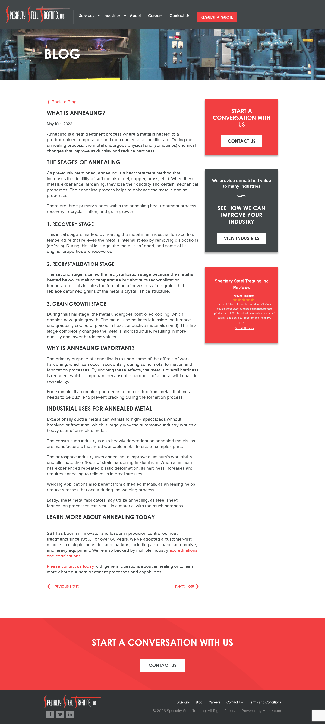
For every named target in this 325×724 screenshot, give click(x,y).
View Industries (241, 238)
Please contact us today (70, 566)
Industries (113, 15)
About (137, 15)
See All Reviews (244, 328)
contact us (162, 665)
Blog (199, 702)
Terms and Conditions (265, 702)
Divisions (183, 702)
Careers (157, 15)
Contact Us (181, 15)
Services (88, 15)
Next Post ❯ (187, 586)
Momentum (272, 711)
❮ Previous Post (63, 586)
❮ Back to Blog (62, 102)
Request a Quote (216, 17)
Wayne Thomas (244, 295)
